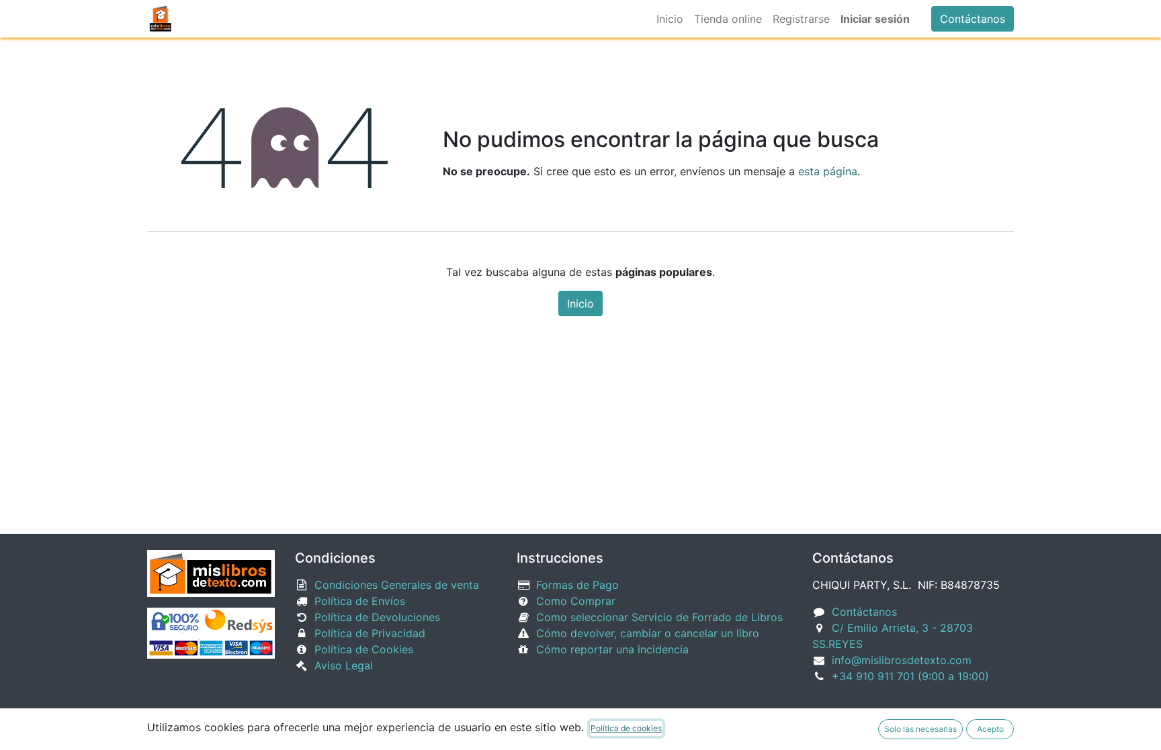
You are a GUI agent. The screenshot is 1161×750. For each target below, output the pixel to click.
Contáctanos (972, 19)
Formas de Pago (577, 585)
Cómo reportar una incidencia (612, 649)
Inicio (580, 303)
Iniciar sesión (875, 19)
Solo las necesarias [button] (920, 729)
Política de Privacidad (369, 633)
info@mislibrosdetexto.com (902, 660)
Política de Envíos (359, 601)
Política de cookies (626, 728)
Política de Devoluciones (377, 617)
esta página (827, 171)
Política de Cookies (363, 649)
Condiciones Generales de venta (396, 585)
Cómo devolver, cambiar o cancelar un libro (647, 633)
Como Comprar (575, 601)
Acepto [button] (990, 729)
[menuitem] (670, 18)
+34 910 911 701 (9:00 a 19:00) (910, 676)
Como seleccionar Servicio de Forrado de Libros (659, 617)
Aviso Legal (343, 665)
